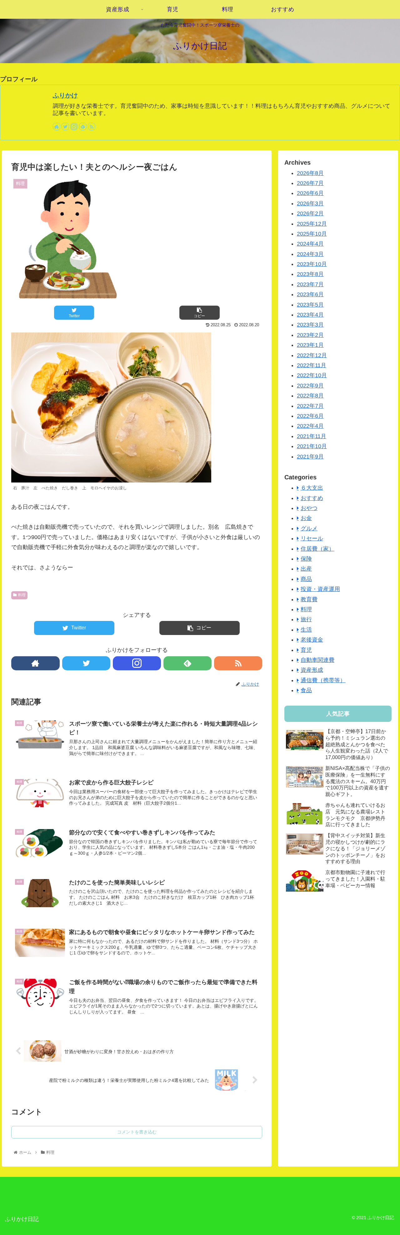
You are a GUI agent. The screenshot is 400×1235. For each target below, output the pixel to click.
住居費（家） (317, 549)
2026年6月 (310, 193)
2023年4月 (310, 315)
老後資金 (312, 640)
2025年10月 (312, 234)
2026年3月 (310, 203)
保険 (306, 559)
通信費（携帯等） (323, 680)
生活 (306, 630)
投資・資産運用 (320, 589)
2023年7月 (310, 284)
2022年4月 (310, 426)
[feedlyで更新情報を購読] (83, 126)
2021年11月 (311, 436)
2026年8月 (310, 173)
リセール (312, 538)
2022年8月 (310, 395)
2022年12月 (312, 355)
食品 (306, 690)
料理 (22, 595)
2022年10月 (312, 375)
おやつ (309, 508)
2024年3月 (310, 254)
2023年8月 (310, 274)
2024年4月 (310, 244)
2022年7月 (310, 406)
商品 (306, 579)
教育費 (309, 599)
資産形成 (312, 670)
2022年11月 (311, 365)
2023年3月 (310, 325)
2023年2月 (310, 335)
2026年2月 (310, 213)
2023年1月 (310, 345)
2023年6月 (310, 294)
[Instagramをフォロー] (74, 126)
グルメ (309, 528)
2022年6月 (310, 416)
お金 (306, 518)
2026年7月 (310, 183)
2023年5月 (310, 305)
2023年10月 (312, 264)
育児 (306, 650)
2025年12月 (312, 224)
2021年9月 (310, 456)
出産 (306, 569)
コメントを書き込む (137, 1131)
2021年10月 (312, 446)
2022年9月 (310, 385)
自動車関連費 (317, 660)
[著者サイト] (56, 126)
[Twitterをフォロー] (65, 126)
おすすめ (312, 498)
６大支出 (312, 488)
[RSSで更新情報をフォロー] (91, 126)
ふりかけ (65, 95)
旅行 (306, 619)
